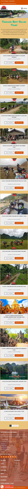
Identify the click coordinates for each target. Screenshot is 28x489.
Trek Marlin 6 (17, 463)
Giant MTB (16, 467)
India (2, 473)
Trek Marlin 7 (17, 465)
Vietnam (3, 460)
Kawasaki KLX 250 (18, 478)
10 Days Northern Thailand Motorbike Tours (14, 216)
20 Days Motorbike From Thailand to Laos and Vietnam (14, 116)
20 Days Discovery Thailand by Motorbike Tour (14, 146)
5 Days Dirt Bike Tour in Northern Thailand (14, 251)
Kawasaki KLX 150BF (18, 480)
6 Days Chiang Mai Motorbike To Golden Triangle (14, 56)
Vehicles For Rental (18, 472)
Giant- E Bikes (17, 469)
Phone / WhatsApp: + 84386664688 (7, 1)
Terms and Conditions (5, 447)
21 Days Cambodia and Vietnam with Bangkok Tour (14, 349)
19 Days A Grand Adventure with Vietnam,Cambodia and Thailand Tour (14, 316)
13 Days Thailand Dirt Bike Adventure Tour (14, 286)
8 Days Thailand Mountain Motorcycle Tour (14, 181)
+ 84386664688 (4, 439)
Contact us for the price (14, 59)
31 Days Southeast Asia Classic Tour (14, 411)
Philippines (4, 476)
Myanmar (3, 480)
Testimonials (3, 445)
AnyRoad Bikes (17, 470)
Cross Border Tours (7, 483)
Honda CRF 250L (17, 476)
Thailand (3, 470)
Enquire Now (19, 62)
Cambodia (4, 467)
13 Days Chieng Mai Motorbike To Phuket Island (14, 86)
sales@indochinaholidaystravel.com (9, 3)
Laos (2, 463)
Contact (3, 451)
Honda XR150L (17, 474)
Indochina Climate (5, 449)
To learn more (3, 15)
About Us (3, 443)
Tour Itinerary (9, 62)
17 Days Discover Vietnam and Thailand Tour (14, 381)
